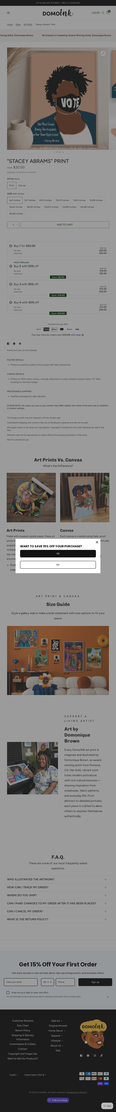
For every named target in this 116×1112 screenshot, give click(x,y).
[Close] (97, 542)
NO (58, 564)
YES (58, 553)
